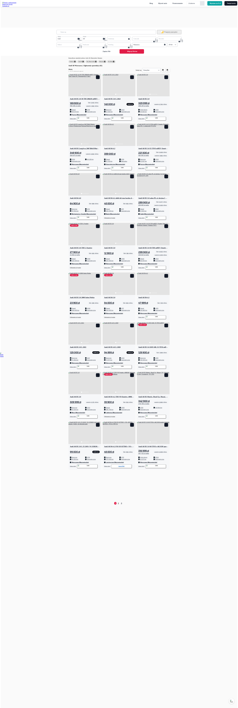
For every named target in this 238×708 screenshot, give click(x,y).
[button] (68, 39)
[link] (93, 102)
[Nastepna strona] (168, 503)
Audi (87, 58)
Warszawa (99, 58)
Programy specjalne (170, 32)
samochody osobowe (80, 58)
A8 (89, 58)
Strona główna (71, 58)
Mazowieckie (94, 58)
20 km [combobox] (170, 44)
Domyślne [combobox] (146, 70)
